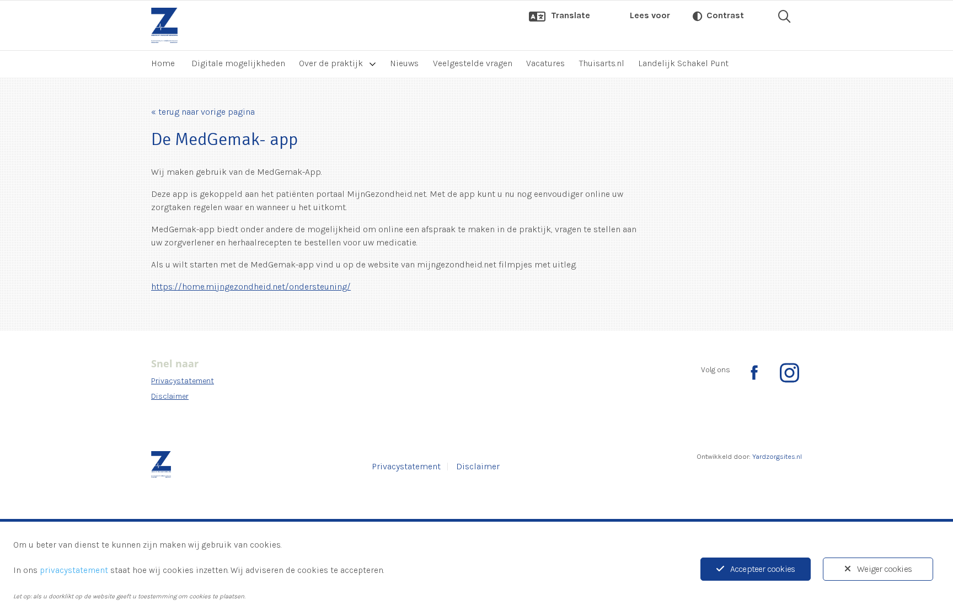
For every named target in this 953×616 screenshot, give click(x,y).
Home (163, 63)
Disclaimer (170, 396)
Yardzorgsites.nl (777, 456)
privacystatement (74, 570)
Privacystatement (182, 380)
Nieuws (404, 63)
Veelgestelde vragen (472, 63)
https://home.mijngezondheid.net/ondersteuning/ (251, 286)
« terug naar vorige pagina (203, 111)
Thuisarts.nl (601, 63)
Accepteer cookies (762, 569)
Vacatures (545, 63)
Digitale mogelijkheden (238, 63)
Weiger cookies (884, 569)
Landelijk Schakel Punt (683, 63)
